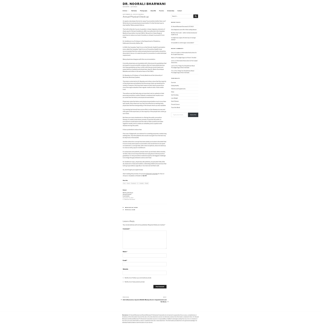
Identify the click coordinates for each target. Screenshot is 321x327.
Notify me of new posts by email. (135, 282)
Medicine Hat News (129, 199)
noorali (141, 14)
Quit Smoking (174, 95)
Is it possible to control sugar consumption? (182, 42)
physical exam (130, 209)
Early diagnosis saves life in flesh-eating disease (184, 29)
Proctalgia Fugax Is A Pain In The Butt (186, 57)
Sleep (172, 92)
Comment (126, 229)
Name (125, 251)
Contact (179, 10)
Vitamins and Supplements (178, 88)
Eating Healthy (175, 85)
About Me (153, 10)
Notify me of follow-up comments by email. (138, 278)
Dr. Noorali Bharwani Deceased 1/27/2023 (182, 26)
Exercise (173, 82)
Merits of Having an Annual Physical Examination (128, 194)
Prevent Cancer (175, 104)
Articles (125, 10)
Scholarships (170, 10)
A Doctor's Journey (152, 174)
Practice (161, 10)
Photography (143, 10)
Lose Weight (174, 98)
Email (125, 260)
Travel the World (175, 107)
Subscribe (193, 115)
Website (125, 269)
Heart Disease (175, 101)
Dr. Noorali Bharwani (144, 4)
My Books (134, 10)
